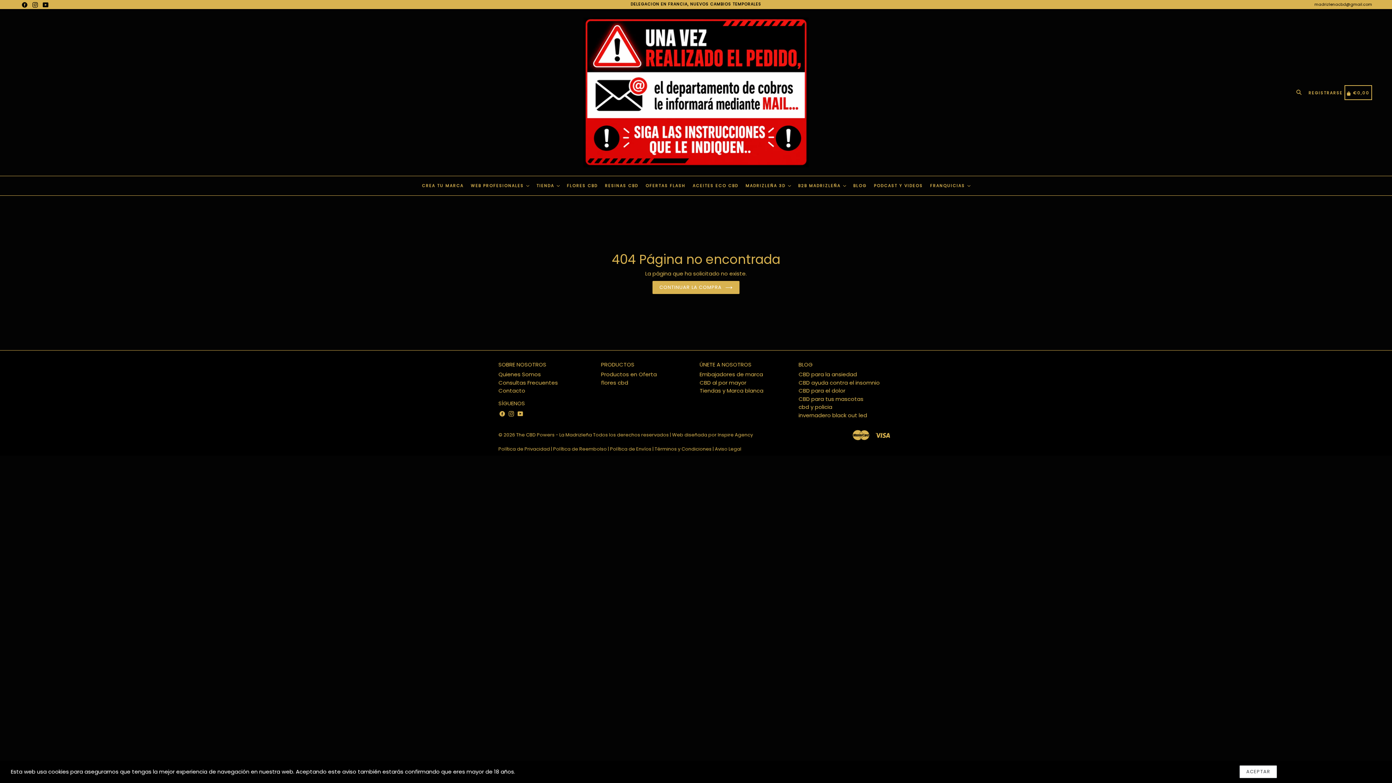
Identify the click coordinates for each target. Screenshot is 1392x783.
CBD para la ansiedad (828, 374)
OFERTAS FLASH (665, 185)
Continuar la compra (690, 287)
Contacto (511, 390)
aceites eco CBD (715, 185)
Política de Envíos (630, 449)
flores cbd (614, 382)
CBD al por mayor (723, 382)
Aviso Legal (728, 449)
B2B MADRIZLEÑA (820, 185)
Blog (860, 185)
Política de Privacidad (524, 449)
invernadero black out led (833, 415)
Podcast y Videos (898, 185)
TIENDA (546, 185)
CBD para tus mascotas (831, 399)
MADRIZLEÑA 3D (766, 185)
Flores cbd (582, 185)
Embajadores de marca (731, 374)
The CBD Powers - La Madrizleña (554, 434)
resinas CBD (621, 185)
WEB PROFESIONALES (498, 185)
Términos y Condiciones (683, 449)
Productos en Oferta (629, 374)
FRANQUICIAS (948, 185)
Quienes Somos (519, 374)
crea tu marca (443, 185)
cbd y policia (815, 407)
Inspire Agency (735, 434)
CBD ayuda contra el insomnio (839, 382)
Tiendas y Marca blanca (731, 390)
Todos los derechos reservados (631, 434)
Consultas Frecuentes (528, 382)
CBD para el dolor (822, 390)
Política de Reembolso (580, 449)
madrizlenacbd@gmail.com (1343, 4)
